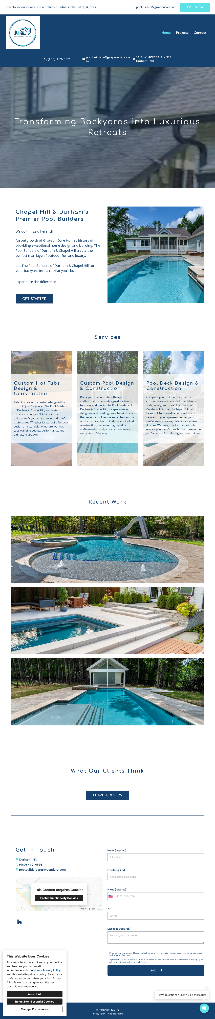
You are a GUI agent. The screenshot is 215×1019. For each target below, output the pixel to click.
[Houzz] (20, 922)
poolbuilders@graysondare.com (156, 7)
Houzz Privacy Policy (47, 970)
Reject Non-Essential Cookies (34, 1001)
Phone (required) (117, 889)
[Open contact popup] (204, 1008)
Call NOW (195, 7)
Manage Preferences (35, 1009)
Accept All (34, 994)
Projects (182, 32)
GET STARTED (34, 299)
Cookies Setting (115, 1013)
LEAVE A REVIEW (107, 795)
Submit (155, 970)
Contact (200, 32)
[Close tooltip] (207, 987)
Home (166, 32)
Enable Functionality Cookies (59, 898)
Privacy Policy (98, 1013)
